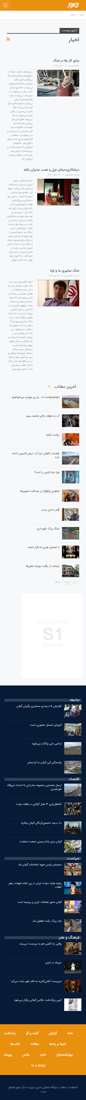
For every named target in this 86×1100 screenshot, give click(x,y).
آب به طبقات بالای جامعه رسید (42, 416)
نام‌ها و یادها (57, 1044)
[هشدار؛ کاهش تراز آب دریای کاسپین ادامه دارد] (70, 458)
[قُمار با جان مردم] (70, 514)
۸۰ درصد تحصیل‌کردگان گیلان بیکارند (41, 823)
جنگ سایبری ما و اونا (64, 271)
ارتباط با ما (38, 1065)
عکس (26, 1055)
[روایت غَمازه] (70, 439)
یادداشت (10, 1033)
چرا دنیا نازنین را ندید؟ (46, 472)
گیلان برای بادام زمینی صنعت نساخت (41, 841)
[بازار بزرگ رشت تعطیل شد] (72, 925)
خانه (70, 1033)
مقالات (34, 1044)
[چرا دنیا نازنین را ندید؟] (70, 477)
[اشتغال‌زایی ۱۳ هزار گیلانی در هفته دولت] (72, 808)
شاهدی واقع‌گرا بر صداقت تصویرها (39, 491)
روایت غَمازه (52, 435)
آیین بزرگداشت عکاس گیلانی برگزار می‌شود (38, 1000)
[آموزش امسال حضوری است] (72, 729)
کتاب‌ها (15, 1044)
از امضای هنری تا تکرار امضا (43, 547)
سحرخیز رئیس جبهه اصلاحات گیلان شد (40, 864)
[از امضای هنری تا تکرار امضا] (70, 552)
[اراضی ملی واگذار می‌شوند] (72, 748)
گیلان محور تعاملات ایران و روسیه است (40, 902)
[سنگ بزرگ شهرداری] (70, 533)
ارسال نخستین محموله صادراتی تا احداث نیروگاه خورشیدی (34, 787)
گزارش (53, 1033)
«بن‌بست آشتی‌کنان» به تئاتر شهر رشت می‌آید (36, 981)
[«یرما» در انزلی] (72, 967)
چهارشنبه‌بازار (64, 1055)
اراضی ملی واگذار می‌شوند (46, 743)
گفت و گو (32, 1033)
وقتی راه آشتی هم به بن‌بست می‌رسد (40, 944)
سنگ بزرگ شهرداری (48, 528)
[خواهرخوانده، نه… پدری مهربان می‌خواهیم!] (70, 401)
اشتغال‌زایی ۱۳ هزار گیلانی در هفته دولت (39, 804)
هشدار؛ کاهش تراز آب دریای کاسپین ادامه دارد (35, 455)
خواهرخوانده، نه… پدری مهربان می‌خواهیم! (35, 397)
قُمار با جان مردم (50, 510)
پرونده (8, 1055)
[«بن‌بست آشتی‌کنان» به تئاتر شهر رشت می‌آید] (72, 986)
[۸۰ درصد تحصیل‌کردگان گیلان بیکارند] (72, 827)
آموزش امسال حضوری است (46, 725)
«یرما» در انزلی (53, 962)
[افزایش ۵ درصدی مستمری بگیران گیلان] (72, 711)
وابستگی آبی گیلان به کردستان (44, 762)
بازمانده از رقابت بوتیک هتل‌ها (42, 566)
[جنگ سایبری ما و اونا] (58, 293)
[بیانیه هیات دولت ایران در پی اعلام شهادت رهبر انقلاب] (72, 888)
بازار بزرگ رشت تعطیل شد (47, 921)
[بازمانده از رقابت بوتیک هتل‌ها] (70, 570)
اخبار (43, 1055)
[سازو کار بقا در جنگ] (58, 83)
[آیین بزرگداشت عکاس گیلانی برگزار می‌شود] (72, 1004)
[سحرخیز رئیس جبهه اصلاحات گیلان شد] (72, 869)
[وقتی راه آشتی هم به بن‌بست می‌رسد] (72, 948)
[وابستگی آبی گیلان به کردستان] (72, 767)
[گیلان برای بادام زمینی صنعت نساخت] (72, 846)
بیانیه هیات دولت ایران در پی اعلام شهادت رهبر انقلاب (35, 885)
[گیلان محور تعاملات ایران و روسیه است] (72, 906)
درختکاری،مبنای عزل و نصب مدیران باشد (51, 170)
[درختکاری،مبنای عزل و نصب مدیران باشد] (58, 192)
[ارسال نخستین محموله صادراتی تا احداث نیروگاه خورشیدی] (72, 790)
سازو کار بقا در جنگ (66, 60)
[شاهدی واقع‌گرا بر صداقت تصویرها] (70, 496)
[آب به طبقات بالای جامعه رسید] (70, 420)
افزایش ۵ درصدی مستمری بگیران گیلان (39, 706)
